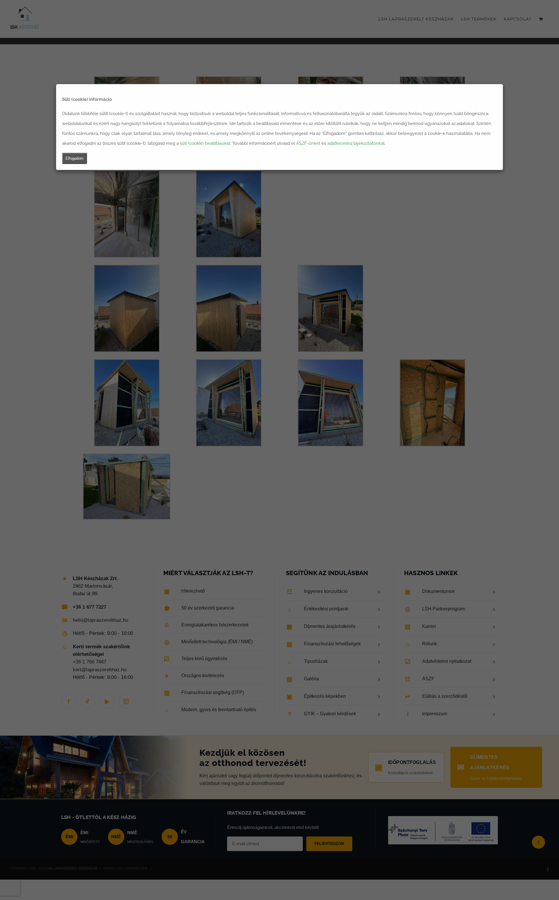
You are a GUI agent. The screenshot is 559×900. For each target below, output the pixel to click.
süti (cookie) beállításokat (205, 143)
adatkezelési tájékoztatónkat (356, 143)
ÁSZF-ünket (308, 143)
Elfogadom (75, 158)
